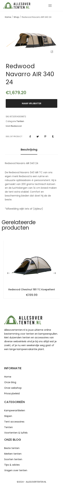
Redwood (16, 126)
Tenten (20, 121)
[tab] (29, 151)
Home (8, 17)
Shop (16, 17)
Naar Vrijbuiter (31, 103)
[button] (8, 273)
